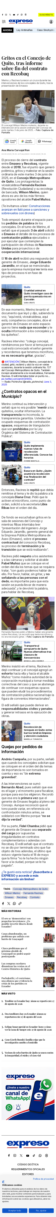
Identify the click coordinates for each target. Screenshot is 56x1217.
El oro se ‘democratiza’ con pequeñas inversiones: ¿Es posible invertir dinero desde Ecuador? (17, 922)
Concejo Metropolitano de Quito (30, 888)
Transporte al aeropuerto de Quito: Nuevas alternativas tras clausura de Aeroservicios (37, 651)
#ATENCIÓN (12, 361)
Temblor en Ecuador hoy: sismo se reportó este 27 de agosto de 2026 (29, 1002)
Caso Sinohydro (46, 30)
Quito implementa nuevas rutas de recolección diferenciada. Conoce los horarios (38, 451)
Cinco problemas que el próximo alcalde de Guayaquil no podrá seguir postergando (15, 952)
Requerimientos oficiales (28, 1169)
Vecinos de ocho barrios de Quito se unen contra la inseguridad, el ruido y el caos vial (29, 1054)
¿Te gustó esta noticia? (26, 875)
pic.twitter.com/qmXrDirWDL (16, 378)
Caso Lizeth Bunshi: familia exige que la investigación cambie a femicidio (25, 1041)
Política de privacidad (43, 1179)
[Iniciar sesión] (51, 21)
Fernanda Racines (33, 893)
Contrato (35, 897)
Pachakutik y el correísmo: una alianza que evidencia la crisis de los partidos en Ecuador (16, 982)
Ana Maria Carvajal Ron (15, 150)
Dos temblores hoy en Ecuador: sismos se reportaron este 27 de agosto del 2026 (25, 1015)
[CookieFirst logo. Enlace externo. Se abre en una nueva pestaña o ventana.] (3, 1182)
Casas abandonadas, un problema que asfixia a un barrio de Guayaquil (15, 936)
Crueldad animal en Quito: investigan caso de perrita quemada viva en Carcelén (38, 295)
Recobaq (22, 897)
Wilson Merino (12, 893)
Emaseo (9, 897)
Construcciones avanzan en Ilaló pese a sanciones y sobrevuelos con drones (25, 209)
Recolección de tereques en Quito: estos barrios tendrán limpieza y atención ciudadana (38, 731)
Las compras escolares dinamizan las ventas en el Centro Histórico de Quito (15, 966)
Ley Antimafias (24, 30)
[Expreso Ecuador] (28, 1147)
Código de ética (28, 1164)
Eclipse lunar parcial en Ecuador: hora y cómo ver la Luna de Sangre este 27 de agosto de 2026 (28, 1028)
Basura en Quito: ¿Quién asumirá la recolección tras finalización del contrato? (37, 475)
